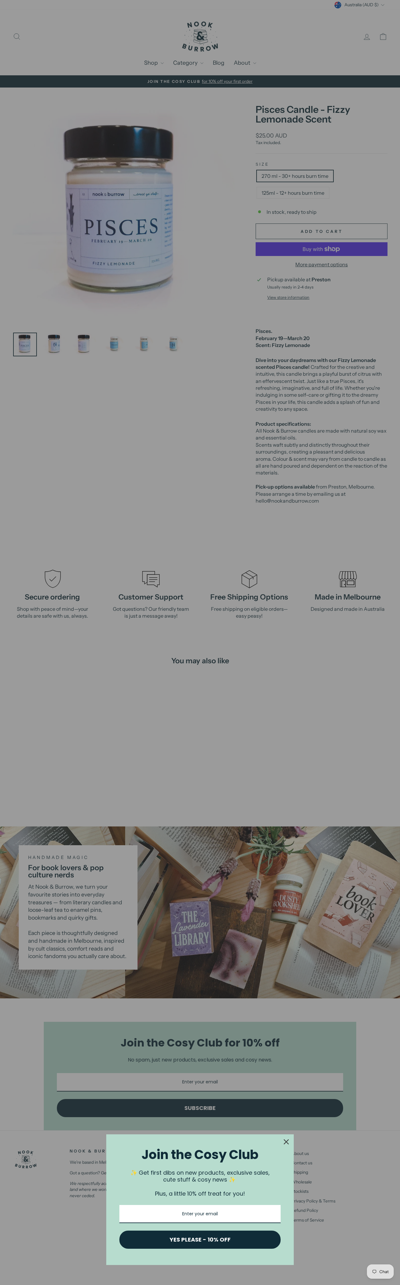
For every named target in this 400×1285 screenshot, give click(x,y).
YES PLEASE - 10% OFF (200, 1239)
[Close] (286, 1141)
